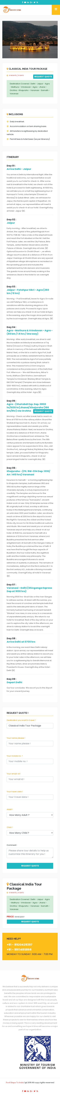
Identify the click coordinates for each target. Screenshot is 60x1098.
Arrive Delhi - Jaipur (19, 169)
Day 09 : (11, 679)
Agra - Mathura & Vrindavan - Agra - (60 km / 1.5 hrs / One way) (30, 332)
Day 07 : (11, 584)
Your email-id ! (14, 773)
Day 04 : (11, 327)
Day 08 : (11, 638)
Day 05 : (11, 401)
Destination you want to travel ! (21, 720)
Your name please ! (16, 738)
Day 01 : (11, 165)
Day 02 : (11, 219)
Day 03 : (11, 286)
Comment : (12, 845)
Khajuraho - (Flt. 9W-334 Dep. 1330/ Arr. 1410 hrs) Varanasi (28, 473)
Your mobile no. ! (14, 755)
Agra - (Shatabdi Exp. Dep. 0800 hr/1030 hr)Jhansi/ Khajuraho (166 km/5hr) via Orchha (28, 407)
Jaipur (11, 222)
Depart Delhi (14, 682)
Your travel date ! (15, 791)
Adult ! (10, 809)
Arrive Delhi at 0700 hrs (21, 641)
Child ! (10, 827)
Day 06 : (11, 468)
